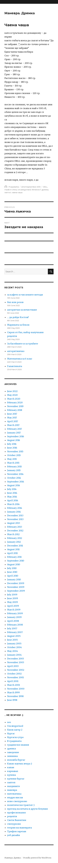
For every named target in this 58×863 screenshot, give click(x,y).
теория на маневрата (19, 827)
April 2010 (12, 575)
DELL (45, 187)
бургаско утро (15, 737)
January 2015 (14, 470)
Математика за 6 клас (19, 358)
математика (14, 793)
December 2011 (15, 545)
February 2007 (15, 632)
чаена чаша (17, 192)
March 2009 (13, 609)
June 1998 (12, 700)
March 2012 (13, 534)
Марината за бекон (18, 324)
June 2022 (12, 391)
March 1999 (13, 692)
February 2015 (14, 466)
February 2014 (14, 508)
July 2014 (11, 489)
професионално (16, 812)
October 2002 (14, 673)
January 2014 (14, 511)
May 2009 (12, 602)
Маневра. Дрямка (19, 13)
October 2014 (14, 477)
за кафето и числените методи (25, 294)
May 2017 (12, 417)
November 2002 (15, 670)
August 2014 (13, 485)
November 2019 (15, 406)
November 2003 (15, 662)
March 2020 (13, 398)
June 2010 (12, 572)
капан (10, 767)
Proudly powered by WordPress (37, 858)
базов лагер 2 (14, 729)
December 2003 (15, 658)
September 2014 (15, 481)
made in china (10, 190)
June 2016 (12, 447)
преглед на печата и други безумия (27, 808)
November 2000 (15, 688)
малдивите (13, 786)
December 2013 (15, 515)
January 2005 (14, 643)
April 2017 (12, 421)
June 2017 (12, 413)
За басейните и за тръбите (22, 343)
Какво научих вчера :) (19, 763)
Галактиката (14, 366)
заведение (13, 752)
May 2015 (12, 459)
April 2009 (13, 606)
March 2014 (13, 504)
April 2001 (12, 681)
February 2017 (14, 429)
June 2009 (12, 598)
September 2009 (16, 590)
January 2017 (14, 432)
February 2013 (14, 526)
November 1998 (15, 696)
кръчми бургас (15, 778)
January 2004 (14, 654)
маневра (12, 790)
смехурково (14, 824)
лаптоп (7, 192)
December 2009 (15, 583)
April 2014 (12, 500)
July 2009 (12, 594)
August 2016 (13, 440)
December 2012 (15, 530)
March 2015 (13, 462)
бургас (11, 733)
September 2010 (15, 560)
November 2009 (15, 587)
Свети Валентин (16, 820)
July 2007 (12, 628)
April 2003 (13, 666)
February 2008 (15, 624)
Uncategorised (24, 190)
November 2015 (15, 451)
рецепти (12, 816)
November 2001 (15, 677)
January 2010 (14, 579)
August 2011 (13, 549)
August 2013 (13, 523)
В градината (14, 741)
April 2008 (13, 621)
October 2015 (14, 455)
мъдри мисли (15, 797)
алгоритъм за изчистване (22, 309)
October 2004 (14, 647)
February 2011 (14, 557)
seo (9, 722)
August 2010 (13, 564)
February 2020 (15, 402)
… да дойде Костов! (18, 317)
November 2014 (15, 474)
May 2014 (12, 496)
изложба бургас (16, 760)
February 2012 (14, 538)
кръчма (11, 775)
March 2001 (13, 685)
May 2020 (12, 395)
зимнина (12, 756)
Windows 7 (36, 190)
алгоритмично (15, 351)
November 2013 (15, 519)
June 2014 (12, 493)
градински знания (18, 744)
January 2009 (14, 617)
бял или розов (15, 302)
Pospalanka (14, 187)
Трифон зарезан (16, 831)
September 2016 (15, 436)
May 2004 (12, 651)
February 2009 (15, 613)
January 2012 (14, 542)
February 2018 (14, 410)
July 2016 (11, 444)
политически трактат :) (21, 805)
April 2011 (12, 553)
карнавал (12, 771)
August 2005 (14, 636)
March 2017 (13, 425)
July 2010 (12, 568)
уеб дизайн (13, 835)
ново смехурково (17, 801)
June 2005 (12, 639)
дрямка (45, 190)
